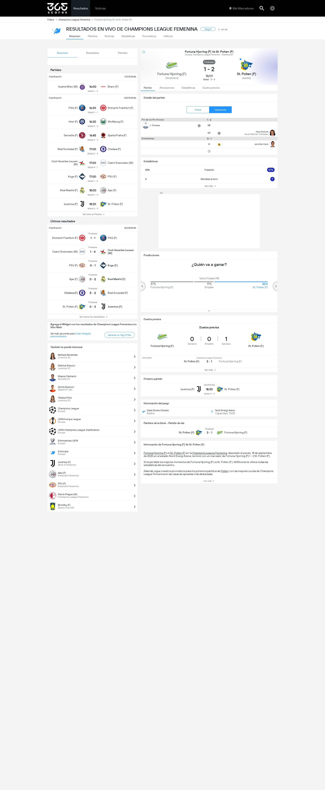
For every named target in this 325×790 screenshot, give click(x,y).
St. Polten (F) (177, 452)
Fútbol (50, 19)
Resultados (80, 8)
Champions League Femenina (74, 19)
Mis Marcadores (243, 8)
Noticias (100, 8)
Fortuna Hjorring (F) (155, 452)
